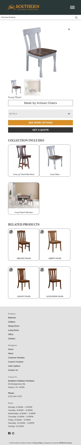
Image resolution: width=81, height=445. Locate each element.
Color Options (14, 366)
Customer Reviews (16, 358)
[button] (69, 29)
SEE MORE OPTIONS (41, 122)
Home (10, 349)
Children (11, 322)
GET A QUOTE (40, 130)
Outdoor (11, 338)
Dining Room (13, 326)
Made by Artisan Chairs (40, 103)
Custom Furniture (15, 362)
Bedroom (12, 318)
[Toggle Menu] (72, 7)
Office (10, 334)
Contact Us (13, 370)
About (10, 353)
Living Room (13, 330)
